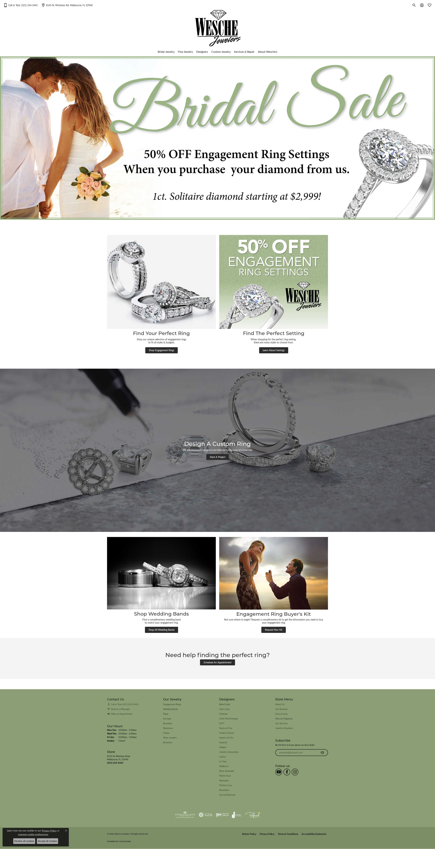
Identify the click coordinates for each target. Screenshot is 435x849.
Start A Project (217, 457)
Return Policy (249, 834)
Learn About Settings (274, 350)
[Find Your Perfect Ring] (161, 282)
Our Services (281, 723)
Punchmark (125, 841)
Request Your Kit (273, 629)
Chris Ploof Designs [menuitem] (228, 718)
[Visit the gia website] (205, 815)
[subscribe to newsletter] (322, 753)
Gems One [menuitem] (224, 709)
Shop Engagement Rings (161, 350)
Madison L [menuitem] (224, 766)
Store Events (281, 713)
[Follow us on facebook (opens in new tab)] (286, 772)
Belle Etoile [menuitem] (224, 704)
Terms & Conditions (288, 834)
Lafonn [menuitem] (222, 756)
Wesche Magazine (284, 718)
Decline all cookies (24, 841)
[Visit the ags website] (185, 815)
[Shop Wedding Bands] (161, 573)
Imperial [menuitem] (223, 742)
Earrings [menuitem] (167, 718)
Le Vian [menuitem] (222, 761)
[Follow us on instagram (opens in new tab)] (295, 772)
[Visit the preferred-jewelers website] (252, 815)
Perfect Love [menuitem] (225, 785)
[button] (20, 5)
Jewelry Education (284, 728)
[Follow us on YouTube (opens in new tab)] (278, 772)
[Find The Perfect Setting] (273, 282)
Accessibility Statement (314, 834)
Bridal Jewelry (166, 51)
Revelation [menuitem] (224, 789)
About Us (279, 704)
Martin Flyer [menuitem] (225, 775)
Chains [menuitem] (166, 732)
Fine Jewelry (185, 51)
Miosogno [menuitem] (224, 780)
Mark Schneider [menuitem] (226, 770)
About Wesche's (267, 51)
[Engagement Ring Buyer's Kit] (273, 573)
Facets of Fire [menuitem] (225, 728)
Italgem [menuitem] (223, 747)
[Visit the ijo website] (222, 815)
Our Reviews (281, 709)
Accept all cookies (47, 841)
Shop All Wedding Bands (162, 629)
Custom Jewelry (221, 51)
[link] (67, 5)
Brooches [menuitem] (167, 742)
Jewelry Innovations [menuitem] (229, 751)
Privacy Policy (267, 834)
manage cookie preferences (33, 834)
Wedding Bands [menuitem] (170, 709)
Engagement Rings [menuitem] (172, 704)
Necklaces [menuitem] (168, 728)
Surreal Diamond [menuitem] (227, 794)
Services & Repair (244, 51)
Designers (202, 51)
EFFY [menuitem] (221, 723)
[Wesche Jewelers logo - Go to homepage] (217, 25)
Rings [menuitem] (165, 713)
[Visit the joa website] (237, 815)
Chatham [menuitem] (223, 713)
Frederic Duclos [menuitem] (226, 732)
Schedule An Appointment (217, 662)
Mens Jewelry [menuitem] (170, 737)
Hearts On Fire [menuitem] (226, 737)
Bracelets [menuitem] (167, 723)
